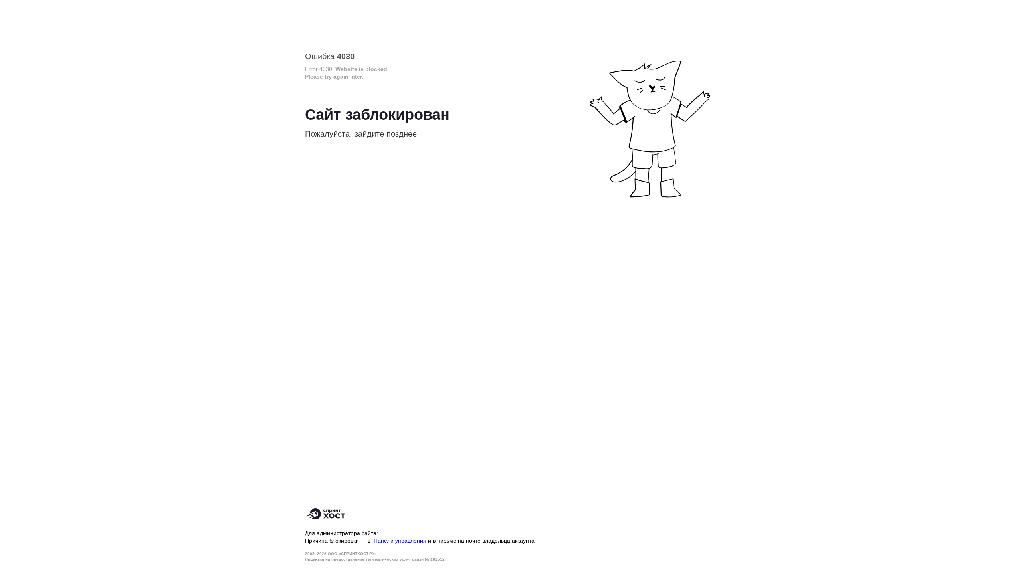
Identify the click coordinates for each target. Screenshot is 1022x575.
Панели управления (400, 540)
